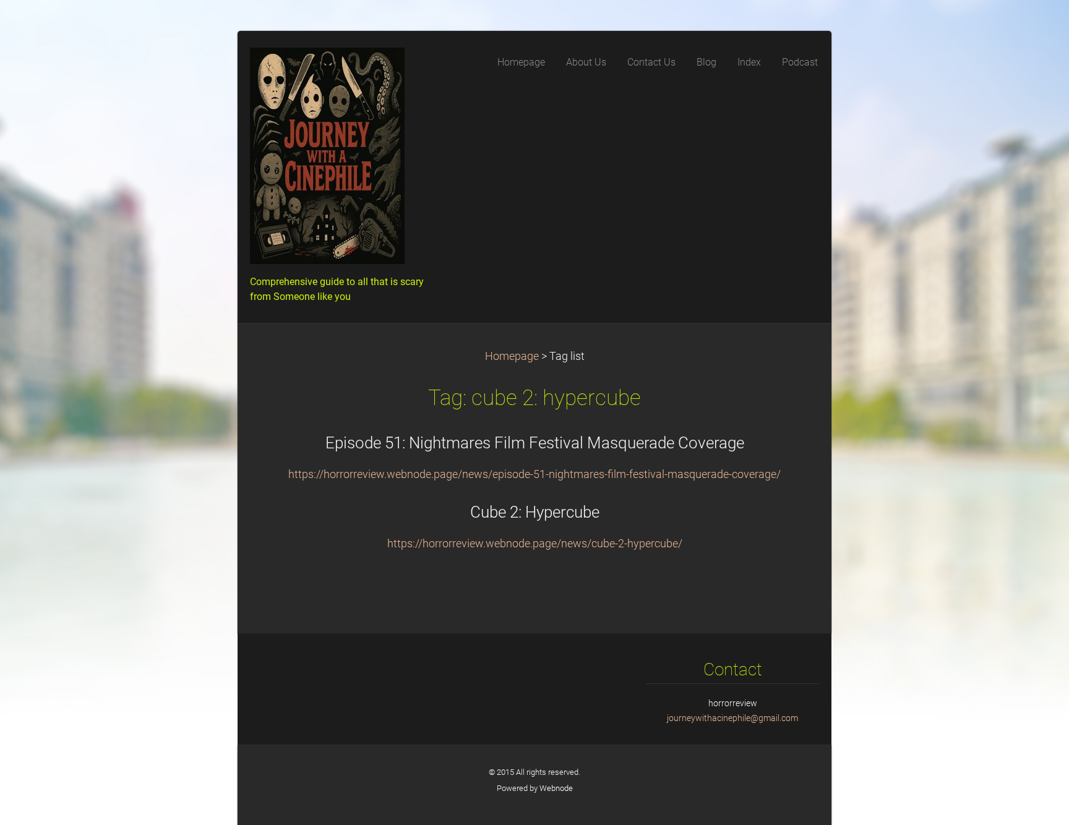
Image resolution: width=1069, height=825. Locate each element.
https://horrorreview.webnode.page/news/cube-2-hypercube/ (534, 543)
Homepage (512, 356)
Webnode (556, 788)
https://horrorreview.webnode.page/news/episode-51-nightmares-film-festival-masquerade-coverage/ (534, 474)
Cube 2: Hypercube (534, 512)
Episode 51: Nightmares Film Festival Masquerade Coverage (534, 443)
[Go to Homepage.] (343, 159)
